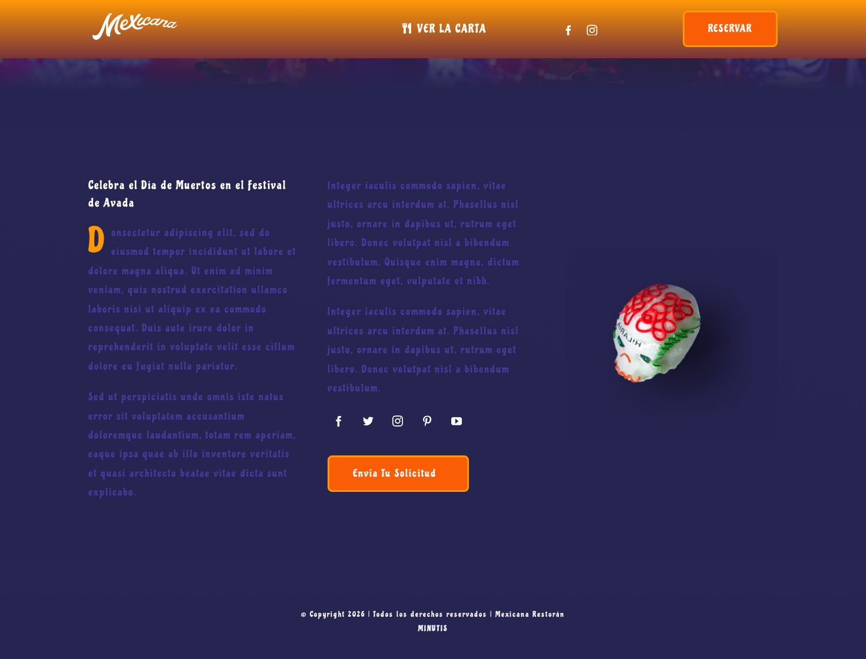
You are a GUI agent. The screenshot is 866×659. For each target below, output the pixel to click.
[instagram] (593, 30)
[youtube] (457, 421)
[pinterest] (427, 421)
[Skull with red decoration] (672, 253)
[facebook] (569, 30)
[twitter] (369, 421)
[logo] (135, 14)
